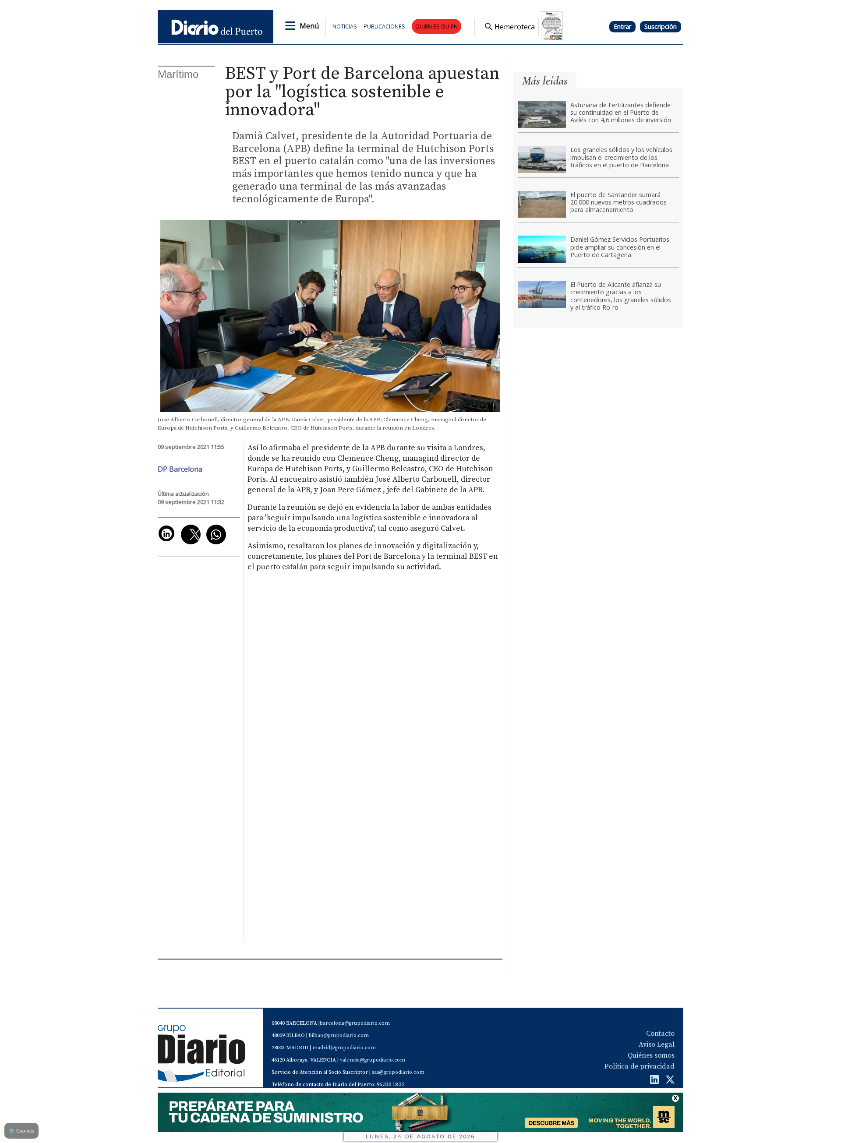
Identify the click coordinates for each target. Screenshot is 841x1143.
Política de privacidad (639, 1066)
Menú (309, 26)
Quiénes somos (651, 1055)
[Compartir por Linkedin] (166, 533)
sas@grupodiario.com (398, 1072)
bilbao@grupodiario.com (339, 1035)
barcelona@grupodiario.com (355, 1023)
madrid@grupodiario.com (344, 1047)
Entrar (622, 26)
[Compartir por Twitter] (191, 534)
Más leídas (545, 81)
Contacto (660, 1033)
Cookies (21, 1130)
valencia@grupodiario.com (372, 1060)
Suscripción (660, 26)
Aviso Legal (657, 1044)
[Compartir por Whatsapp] (216, 534)
